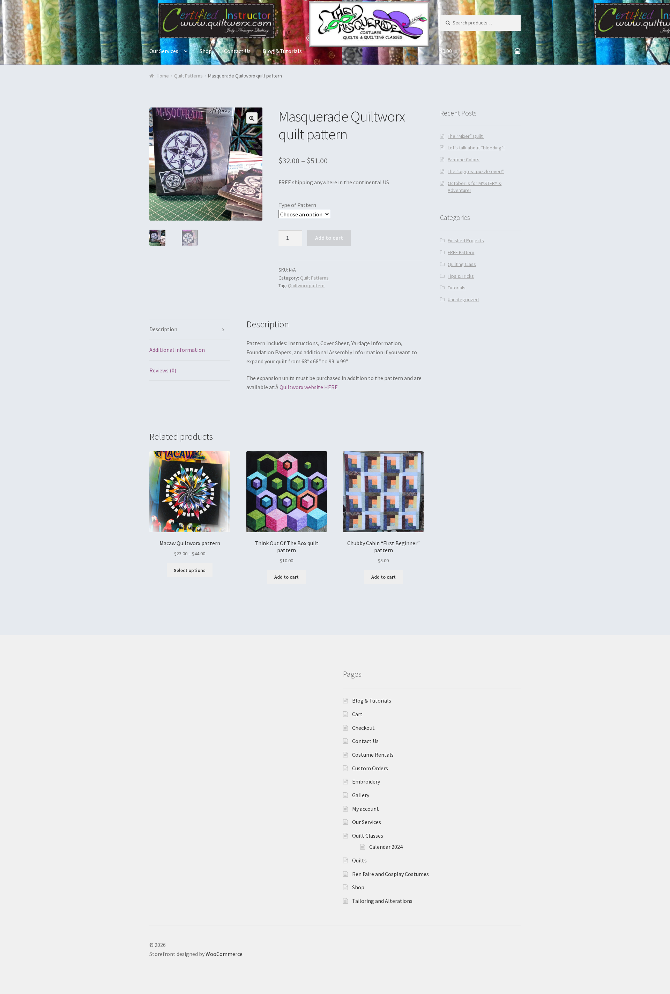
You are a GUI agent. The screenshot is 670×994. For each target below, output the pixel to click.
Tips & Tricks (461, 276)
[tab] (189, 329)
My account (365, 808)
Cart (357, 714)
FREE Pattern (461, 252)
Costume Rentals (373, 754)
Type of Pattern (297, 204)
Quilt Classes (367, 835)
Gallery (360, 795)
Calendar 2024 (386, 846)
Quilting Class (462, 264)
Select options (190, 570)
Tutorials (457, 287)
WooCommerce (224, 953)
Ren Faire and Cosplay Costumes (390, 873)
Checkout (363, 727)
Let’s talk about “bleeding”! (476, 147)
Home (163, 76)
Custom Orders (370, 768)
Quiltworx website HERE (309, 387)
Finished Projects (466, 240)
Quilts (359, 860)
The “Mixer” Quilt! (466, 136)
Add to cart (329, 237)
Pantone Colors (463, 159)
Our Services (163, 50)
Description (163, 329)
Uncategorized (463, 299)
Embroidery (366, 781)
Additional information (177, 349)
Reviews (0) (162, 370)
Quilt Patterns (188, 76)
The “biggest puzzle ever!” (476, 171)
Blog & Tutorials (282, 50)
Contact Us (237, 50)
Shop (206, 50)
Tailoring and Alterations (382, 900)
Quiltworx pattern (306, 285)
